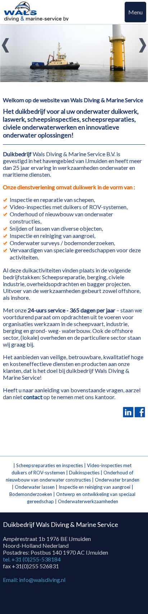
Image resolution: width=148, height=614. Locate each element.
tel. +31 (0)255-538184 (32, 559)
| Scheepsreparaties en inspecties (48, 465)
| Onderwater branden (115, 480)
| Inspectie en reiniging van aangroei (93, 487)
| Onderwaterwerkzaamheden (86, 501)
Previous (7, 46)
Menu (135, 12)
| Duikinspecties (83, 472)
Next (141, 46)
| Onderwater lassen (34, 487)
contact (32, 396)
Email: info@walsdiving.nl (34, 579)
